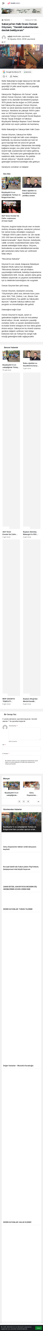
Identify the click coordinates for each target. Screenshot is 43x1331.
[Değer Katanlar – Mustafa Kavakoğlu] (21, 990)
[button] (21, 19)
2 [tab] (19, 801)
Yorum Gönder (9, 769)
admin (10, 36)
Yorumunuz (13, 726)
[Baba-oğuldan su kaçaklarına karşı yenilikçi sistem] (32, 188)
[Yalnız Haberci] (13, 3)
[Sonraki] (38, 801)
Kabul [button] (38, 1328)
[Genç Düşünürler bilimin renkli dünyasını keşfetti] (31, 790)
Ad (4, 744)
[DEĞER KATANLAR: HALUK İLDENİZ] (21, 1146)
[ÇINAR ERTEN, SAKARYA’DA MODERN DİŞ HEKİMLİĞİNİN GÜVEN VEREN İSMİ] (21, 882)
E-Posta (6, 753)
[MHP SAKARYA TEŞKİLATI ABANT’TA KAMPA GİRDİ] (11, 622)
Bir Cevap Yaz (10, 714)
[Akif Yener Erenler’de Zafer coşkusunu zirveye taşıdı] (11, 211)
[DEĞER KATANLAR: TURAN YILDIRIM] (21, 902)
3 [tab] (23, 801)
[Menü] (4, 3)
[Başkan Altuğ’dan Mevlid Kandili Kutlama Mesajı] (31, 622)
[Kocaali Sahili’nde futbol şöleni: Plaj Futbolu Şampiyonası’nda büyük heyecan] (21, 862)
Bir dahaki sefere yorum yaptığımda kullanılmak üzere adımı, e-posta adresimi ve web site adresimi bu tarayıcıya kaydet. (21, 762)
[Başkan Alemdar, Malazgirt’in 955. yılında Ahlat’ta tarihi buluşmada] (31, 455)
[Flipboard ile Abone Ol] (27, 72)
